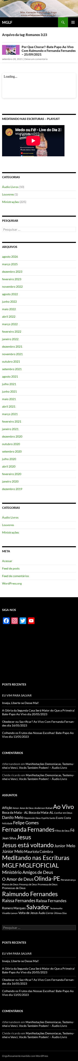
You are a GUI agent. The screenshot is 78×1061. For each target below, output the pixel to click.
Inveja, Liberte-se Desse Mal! (20, 703)
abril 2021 (8, 406)
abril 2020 (8, 466)
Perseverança (68, 879)
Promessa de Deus (47, 884)
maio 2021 (9, 399)
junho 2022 (9, 301)
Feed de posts (11, 568)
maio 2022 (9, 309)
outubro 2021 (11, 361)
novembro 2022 (12, 286)
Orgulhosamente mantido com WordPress (25, 1055)
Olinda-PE (47, 878)
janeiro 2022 (10, 339)
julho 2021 (9, 384)
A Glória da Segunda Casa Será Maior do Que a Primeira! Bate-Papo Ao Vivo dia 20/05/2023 (38, 712)
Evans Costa (63, 818)
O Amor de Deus (17, 879)
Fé (72, 830)
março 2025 (10, 264)
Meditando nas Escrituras (35, 857)
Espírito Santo (48, 818)
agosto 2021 (10, 376)
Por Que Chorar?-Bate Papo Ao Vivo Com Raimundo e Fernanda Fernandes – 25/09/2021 (49, 50)
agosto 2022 (10, 294)
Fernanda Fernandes (28, 829)
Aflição (7, 808)
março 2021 (10, 414)
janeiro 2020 (10, 481)
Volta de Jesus (28, 913)
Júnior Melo (13, 851)
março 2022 (10, 324)
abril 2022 (8, 316)
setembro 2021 (12, 369)
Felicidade (7, 823)
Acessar (7, 561)
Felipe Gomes (26, 822)
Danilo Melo (13, 817)
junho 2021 (9, 391)
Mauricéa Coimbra (38, 852)
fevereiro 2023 (11, 279)
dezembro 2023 (12, 271)
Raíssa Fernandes (51, 900)
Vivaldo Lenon (10, 913)
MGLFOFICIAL (39, 865)
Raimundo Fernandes (30, 893)
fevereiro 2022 (11, 331)
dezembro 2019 (12, 489)
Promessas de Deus (14, 888)
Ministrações (10, 202)
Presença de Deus (28, 884)
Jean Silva (9, 838)
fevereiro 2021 (11, 421)
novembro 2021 (12, 354)
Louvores (8, 194)
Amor (16, 808)
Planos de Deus (10, 884)
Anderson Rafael (43, 808)
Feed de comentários (15, 576)
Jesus (24, 837)
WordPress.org (12, 583)
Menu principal (73, 22)
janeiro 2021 (10, 429)
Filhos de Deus (62, 830)
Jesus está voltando (28, 844)
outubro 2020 (11, 444)
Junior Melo (64, 845)
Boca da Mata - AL (15, 812)
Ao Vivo (63, 806)
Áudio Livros (10, 187)
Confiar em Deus (63, 812)
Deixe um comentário (36, 59)
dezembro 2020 (12, 436)
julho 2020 (9, 459)
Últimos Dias (60, 913)
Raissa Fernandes (18, 900)
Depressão (29, 818)
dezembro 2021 (12, 346)
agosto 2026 (10, 256)
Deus (38, 818)
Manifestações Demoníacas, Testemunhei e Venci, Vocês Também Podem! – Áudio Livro (38, 765)
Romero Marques (14, 908)
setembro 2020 (12, 451)
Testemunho (56, 908)
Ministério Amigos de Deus (27, 872)
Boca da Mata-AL (41, 812)
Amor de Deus (27, 808)
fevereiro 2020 (11, 474)
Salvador (38, 906)
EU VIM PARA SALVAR (17, 695)
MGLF (7, 22)
